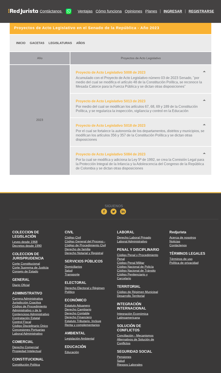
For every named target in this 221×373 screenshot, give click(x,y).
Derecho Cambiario (78, 309)
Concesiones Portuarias (28, 329)
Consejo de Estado (25, 271)
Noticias (174, 241)
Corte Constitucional (26, 263)
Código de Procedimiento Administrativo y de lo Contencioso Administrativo (30, 310)
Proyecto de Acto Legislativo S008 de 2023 (110, 72)
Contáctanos (51, 11)
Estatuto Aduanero (77, 305)
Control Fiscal (21, 322)
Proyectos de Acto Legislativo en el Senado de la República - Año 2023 (86, 28)
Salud (69, 270)
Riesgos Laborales (129, 364)
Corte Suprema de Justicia (30, 267)
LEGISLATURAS (60, 43)
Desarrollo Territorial (131, 295)
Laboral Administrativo (27, 333)
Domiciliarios (73, 266)
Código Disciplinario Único (30, 325)
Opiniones (133, 11)
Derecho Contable (77, 313)
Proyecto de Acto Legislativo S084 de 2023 (110, 154)
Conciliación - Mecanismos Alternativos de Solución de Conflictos (135, 339)
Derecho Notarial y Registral (84, 253)
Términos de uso (181, 259)
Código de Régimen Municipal (137, 292)
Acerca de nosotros (182, 237)
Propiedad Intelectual (26, 351)
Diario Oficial (21, 285)
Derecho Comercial (25, 347)
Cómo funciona (109, 11)
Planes (151, 11)
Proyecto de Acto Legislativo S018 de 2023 (110, 125)
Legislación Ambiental (79, 338)
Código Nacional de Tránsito (136, 270)
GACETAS (37, 43)
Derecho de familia (77, 249)
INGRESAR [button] (173, 11)
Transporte (72, 274)
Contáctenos (178, 245)
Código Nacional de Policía (135, 266)
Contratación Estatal (26, 318)
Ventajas (85, 11)
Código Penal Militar (130, 262)
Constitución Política (26, 364)
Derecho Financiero (78, 317)
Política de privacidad (184, 262)
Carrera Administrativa (27, 298)
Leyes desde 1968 (25, 241)
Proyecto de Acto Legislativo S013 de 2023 (110, 101)
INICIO (20, 43)
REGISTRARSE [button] (201, 11)
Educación (72, 352)
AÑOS (80, 43)
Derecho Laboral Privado (134, 237)
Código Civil (73, 237)
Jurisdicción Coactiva (26, 302)
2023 (39, 120)
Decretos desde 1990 (27, 245)
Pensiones (124, 357)
